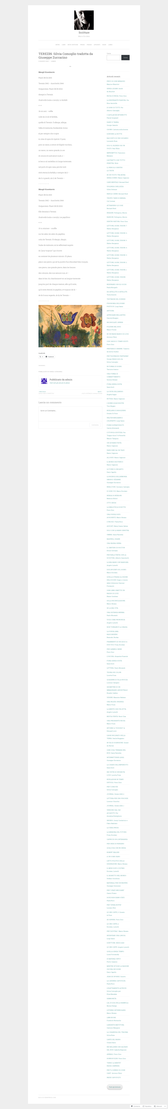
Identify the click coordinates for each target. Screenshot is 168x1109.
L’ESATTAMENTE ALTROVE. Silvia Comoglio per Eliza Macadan (117, 991)
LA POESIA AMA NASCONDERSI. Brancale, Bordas (113, 634)
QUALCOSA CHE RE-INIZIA (116, 848)
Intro (58, 44)
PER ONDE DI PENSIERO (115, 844)
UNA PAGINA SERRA (114, 543)
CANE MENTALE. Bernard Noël (118, 182)
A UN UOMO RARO (113, 856)
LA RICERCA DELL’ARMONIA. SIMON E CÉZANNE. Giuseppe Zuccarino (117, 480)
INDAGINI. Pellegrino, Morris (117, 213)
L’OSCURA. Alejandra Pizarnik (117, 656)
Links (110, 44)
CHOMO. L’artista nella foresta (117, 129)
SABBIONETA (111, 998)
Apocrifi (97, 44)
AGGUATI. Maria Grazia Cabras (117, 526)
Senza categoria (56, 371)
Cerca (109, 53)
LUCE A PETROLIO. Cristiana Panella (92, 392)
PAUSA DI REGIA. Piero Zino (117, 96)
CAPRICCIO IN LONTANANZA (117, 839)
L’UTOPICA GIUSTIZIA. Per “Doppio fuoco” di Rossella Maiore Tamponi (116, 435)
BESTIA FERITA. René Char (116, 716)
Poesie (89, 44)
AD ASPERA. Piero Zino (115, 920)
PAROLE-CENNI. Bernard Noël (117, 194)
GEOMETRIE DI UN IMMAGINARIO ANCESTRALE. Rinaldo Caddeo (117, 690)
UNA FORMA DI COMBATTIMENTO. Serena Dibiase (113, 377)
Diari (104, 44)
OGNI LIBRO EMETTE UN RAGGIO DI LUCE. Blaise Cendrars (116, 593)
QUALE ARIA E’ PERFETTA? (46, 392)
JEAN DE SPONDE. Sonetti (116, 976)
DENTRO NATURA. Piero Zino (117, 221)
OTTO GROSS (111, 503)
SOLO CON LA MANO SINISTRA (118, 530)
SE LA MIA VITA (112, 608)
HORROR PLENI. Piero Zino (116, 1058)
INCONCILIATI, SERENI (115, 322)
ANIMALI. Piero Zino (114, 1054)
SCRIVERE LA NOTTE (114, 134)
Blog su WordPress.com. (47, 1097)
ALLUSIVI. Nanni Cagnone (116, 457)
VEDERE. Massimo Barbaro (116, 697)
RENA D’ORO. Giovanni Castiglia (118, 487)
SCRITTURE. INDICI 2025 (115, 943)
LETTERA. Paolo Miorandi (116, 668)
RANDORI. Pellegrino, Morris (117, 217)
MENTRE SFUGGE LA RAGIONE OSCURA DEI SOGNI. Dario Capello (118, 969)
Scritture (84, 32)
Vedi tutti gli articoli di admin (60, 383)
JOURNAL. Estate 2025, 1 (115, 806)
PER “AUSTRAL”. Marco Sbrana (117, 931)
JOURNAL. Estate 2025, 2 (115, 794)
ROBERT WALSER (113, 852)
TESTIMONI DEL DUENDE (116, 299)
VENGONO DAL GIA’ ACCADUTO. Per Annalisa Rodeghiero (114, 813)
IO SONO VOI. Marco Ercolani (117, 491)
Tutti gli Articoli (114, 1087)
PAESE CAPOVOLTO (114, 1077)
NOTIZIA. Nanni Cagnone (116, 399)
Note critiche (73, 44)
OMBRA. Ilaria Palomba (115, 535)
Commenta (95, 425)
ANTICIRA (110, 311)
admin (53, 61)
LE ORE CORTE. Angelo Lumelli (118, 947)
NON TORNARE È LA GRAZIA (117, 627)
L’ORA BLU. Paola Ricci (115, 522)
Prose (82, 44)
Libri (64, 44)
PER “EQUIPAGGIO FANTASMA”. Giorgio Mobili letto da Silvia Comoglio (118, 359)
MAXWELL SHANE (113, 539)
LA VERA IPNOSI (113, 828)
